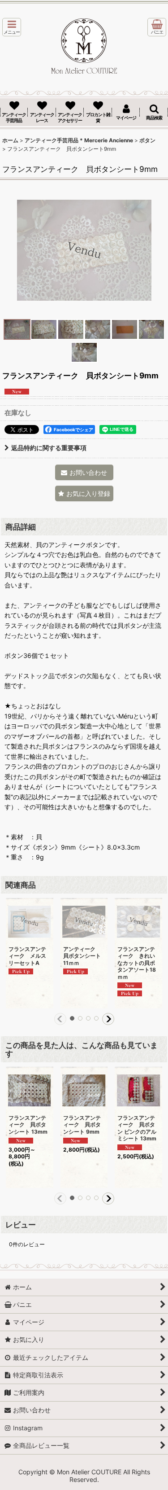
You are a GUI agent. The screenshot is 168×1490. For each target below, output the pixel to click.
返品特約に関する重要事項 (48, 447)
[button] (11, 27)
